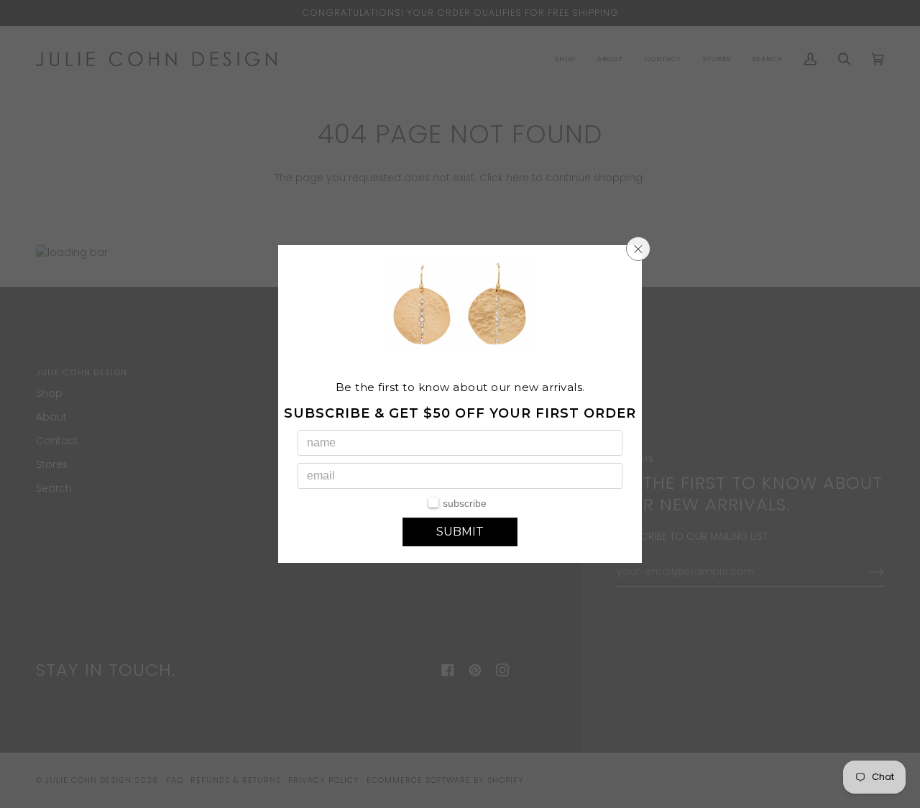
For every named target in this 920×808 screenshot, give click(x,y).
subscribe (465, 503)
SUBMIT (460, 531)
